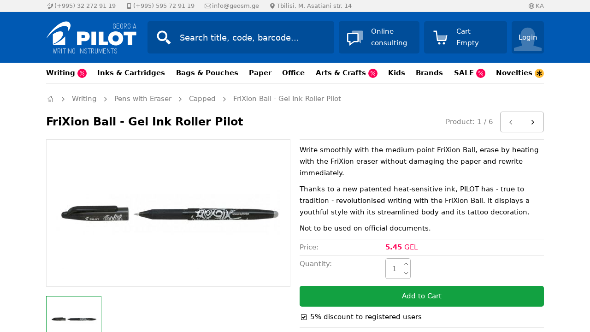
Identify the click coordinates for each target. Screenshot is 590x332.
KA (540, 5)
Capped (202, 99)
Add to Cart (422, 296)
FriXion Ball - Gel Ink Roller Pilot (287, 99)
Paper (260, 73)
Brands (429, 73)
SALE (465, 73)
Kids (396, 73)
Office (293, 73)
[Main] (50, 99)
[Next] (533, 122)
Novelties (515, 73)
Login (528, 37)
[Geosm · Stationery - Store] (87, 37)
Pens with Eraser (142, 99)
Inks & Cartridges (131, 73)
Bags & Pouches (207, 73)
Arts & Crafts (342, 73)
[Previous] (511, 122)
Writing (61, 73)
